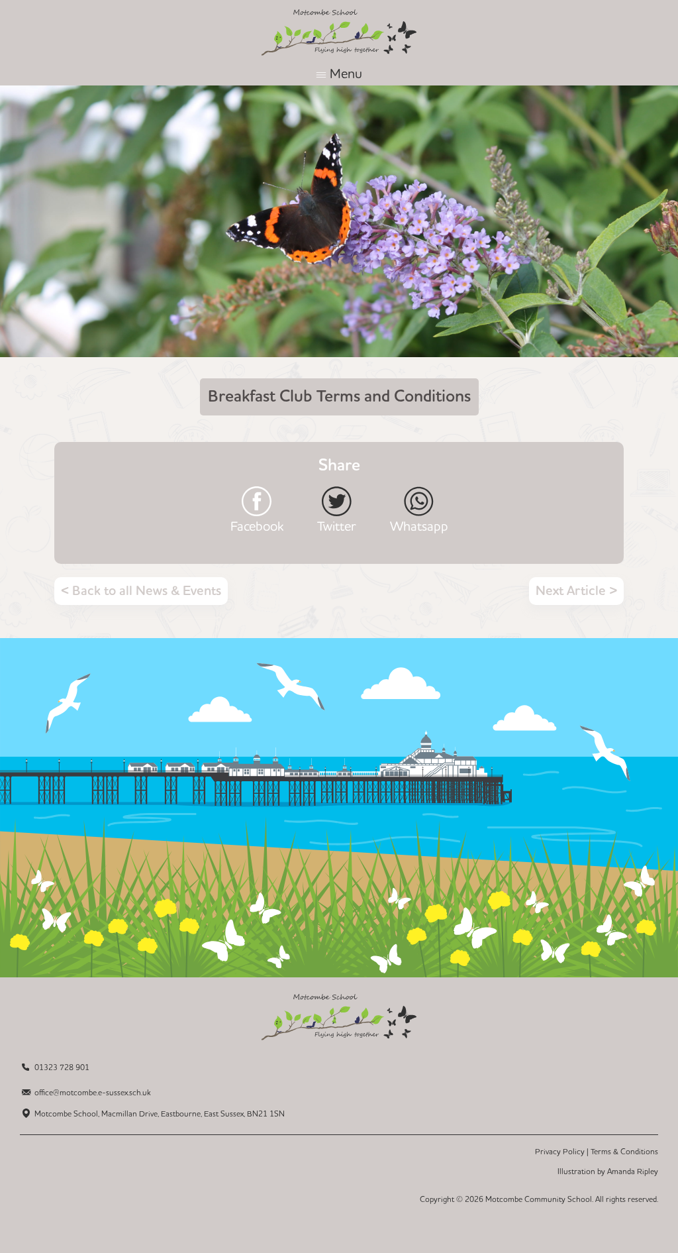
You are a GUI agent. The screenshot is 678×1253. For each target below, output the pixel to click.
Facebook (256, 526)
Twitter (336, 526)
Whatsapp (419, 526)
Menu (346, 74)
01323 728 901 (61, 1067)
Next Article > (576, 591)
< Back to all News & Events (141, 591)
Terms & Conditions (624, 1152)
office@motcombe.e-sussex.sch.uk (92, 1093)
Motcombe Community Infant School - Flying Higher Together (339, 32)
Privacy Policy (560, 1152)
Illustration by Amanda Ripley (607, 1171)
